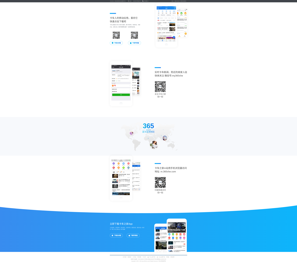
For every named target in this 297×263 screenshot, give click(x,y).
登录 (175, 1)
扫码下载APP (137, 1)
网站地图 (139, 257)
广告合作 (144, 257)
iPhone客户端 (152, 257)
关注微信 (146, 1)
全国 (130, 1)
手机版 (167, 257)
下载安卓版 (117, 235)
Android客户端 (161, 257)
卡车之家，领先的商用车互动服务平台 (118, 1)
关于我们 (125, 257)
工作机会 (134, 257)
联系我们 (129, 257)
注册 (179, 1)
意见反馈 (172, 257)
